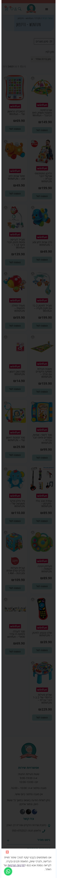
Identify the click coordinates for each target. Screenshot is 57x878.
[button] (7, 852)
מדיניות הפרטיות (16, 865)
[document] (28, 439)
